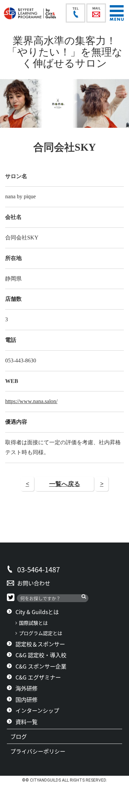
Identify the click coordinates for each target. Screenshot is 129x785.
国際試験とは (33, 623)
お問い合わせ (33, 583)
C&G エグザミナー (38, 677)
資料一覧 (26, 721)
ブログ (21, 736)
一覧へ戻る (64, 484)
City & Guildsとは (37, 611)
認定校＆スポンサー (40, 644)
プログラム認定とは (40, 633)
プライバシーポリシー (40, 751)
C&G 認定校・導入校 (40, 655)
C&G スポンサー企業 (40, 666)
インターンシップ (37, 710)
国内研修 (26, 699)
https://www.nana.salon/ (31, 401)
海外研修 (26, 688)
